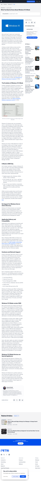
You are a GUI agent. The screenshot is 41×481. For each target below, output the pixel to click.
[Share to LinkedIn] (9, 455)
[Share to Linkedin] (20, 400)
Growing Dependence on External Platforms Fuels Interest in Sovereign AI (29, 60)
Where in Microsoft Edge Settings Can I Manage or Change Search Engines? (22, 422)
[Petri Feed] (6, 455)
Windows (5, 4)
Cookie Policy (5, 476)
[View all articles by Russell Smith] (4, 388)
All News (27, 44)
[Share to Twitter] (17, 400)
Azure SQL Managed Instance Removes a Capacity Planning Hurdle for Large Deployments (29, 88)
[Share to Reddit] (22, 400)
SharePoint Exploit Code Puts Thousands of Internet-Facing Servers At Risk (29, 78)
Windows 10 (10, 4)
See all (15, 415)
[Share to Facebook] (14, 400)
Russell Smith (10, 13)
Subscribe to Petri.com (30, 1)
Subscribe (20, 443)
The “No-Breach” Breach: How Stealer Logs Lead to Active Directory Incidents (29, 69)
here (3, 199)
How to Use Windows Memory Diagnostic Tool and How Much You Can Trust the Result (23, 431)
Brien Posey (9, 424)
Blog (1, 4)
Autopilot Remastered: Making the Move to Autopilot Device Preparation (29, 50)
